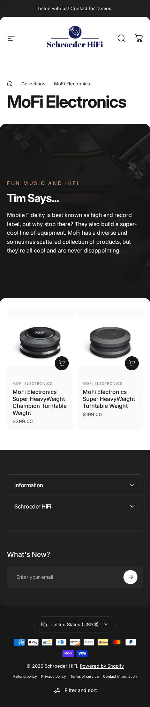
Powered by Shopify (102, 666)
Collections (33, 83)
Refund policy (25, 676)
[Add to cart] (62, 363)
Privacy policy (53, 676)
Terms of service (84, 676)
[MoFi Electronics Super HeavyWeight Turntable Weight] (110, 341)
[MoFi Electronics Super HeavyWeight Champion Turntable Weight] (40, 341)
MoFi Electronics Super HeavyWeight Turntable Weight (109, 398)
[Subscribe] (130, 577)
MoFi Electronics (32, 383)
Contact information (120, 676)
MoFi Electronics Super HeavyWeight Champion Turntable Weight (40, 402)
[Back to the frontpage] (10, 83)
